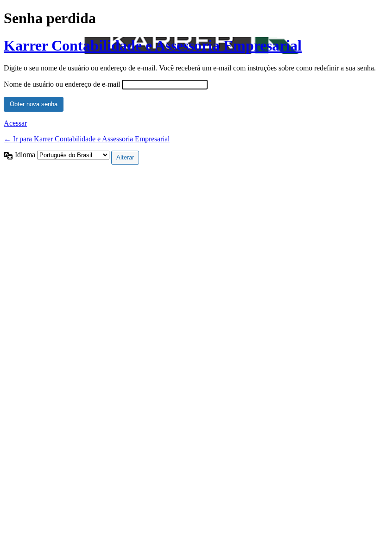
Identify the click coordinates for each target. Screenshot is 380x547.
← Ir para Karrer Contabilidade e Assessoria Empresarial (87, 139)
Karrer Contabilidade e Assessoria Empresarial (153, 45)
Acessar (15, 123)
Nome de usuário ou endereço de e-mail (62, 84)
